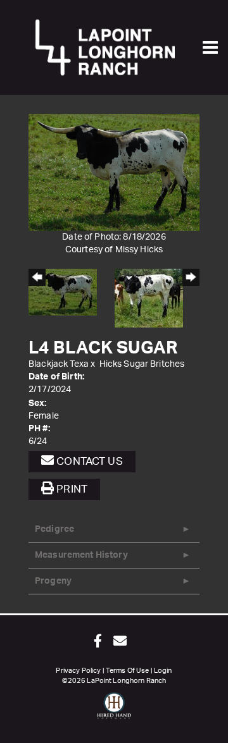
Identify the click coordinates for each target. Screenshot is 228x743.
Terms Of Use (127, 670)
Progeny (53, 581)
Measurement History (81, 555)
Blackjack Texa (58, 364)
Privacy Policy (78, 670)
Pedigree (54, 529)
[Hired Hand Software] (114, 711)
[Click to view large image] (114, 172)
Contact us (88, 461)
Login (163, 670)
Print (70, 489)
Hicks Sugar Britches (142, 364)
